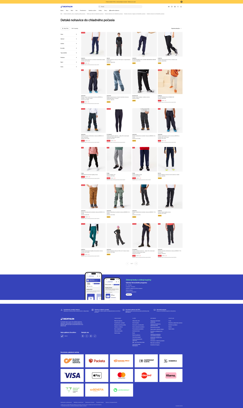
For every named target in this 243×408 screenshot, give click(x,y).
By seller (63, 48)
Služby (100, 10)
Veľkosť (62, 39)
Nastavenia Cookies (89, 402)
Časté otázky (117, 333)
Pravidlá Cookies (100, 402)
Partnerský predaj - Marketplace (136, 345)
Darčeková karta (136, 331)
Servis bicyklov (135, 322)
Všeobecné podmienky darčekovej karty (156, 324)
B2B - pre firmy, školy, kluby (138, 342)
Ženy (67, 10)
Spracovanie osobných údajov (157, 329)
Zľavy (105, 10)
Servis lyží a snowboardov (138, 324)
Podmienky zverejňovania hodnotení (156, 338)
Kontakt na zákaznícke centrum (175, 322)
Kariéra (170, 326)
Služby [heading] (134, 318)
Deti (77, 10)
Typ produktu (64, 52)
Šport (62, 62)
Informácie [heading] (153, 318)
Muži (72, 10)
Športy (62, 10)
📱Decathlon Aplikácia (114, 10)
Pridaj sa (129, 294)
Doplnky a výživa (92, 10)
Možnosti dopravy (118, 320)
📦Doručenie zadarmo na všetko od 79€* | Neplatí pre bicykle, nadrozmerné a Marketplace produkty (120, 1)
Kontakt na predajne (173, 324)
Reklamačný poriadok (155, 327)
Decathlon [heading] (171, 318)
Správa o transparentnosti (111, 402)
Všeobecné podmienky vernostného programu (156, 335)
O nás (170, 320)
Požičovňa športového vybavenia (137, 340)
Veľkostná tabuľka (118, 331)
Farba (62, 66)
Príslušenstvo (83, 10)
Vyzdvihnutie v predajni (119, 322)
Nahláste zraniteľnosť (78, 402)
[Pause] (181, 2)
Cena (62, 34)
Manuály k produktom (155, 342)
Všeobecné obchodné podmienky (155, 321)
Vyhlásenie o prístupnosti (66, 402)
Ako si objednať (117, 328)
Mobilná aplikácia (136, 335)
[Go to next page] (136, 263)
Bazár (133, 333)
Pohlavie (63, 57)
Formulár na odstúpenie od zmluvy (156, 332)
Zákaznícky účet (136, 320)
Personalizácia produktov (138, 328)
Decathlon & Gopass (155, 344)
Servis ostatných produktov (138, 326)
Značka (62, 43)
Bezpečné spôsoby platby (120, 324)
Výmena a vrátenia (118, 326)
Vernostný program (136, 337)
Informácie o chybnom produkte (157, 340)
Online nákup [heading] (117, 318)
